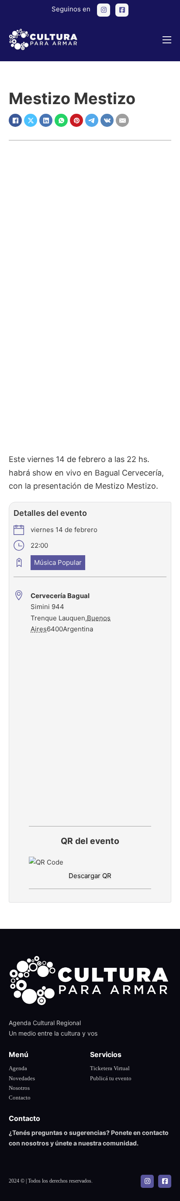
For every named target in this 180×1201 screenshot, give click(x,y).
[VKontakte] (107, 120)
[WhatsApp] (61, 120)
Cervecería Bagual (60, 596)
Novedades (22, 1078)
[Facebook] (15, 120)
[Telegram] (91, 120)
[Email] (122, 120)
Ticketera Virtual (110, 1068)
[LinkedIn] (45, 120)
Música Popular (58, 562)
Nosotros (19, 1088)
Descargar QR (90, 875)
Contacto (20, 1097)
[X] (30, 120)
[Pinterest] (76, 120)
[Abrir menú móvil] (167, 39)
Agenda (18, 1068)
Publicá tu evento (111, 1078)
